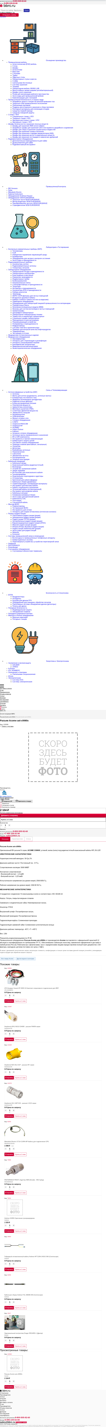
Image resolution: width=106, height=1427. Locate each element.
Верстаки (16, 72)
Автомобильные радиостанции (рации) (27, 521)
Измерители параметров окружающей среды (29, 255)
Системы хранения (19, 85)
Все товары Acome (7, 958)
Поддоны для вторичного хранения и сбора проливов (33, 107)
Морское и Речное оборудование (21, 615)
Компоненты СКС (19, 499)
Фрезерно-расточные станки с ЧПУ (25, 120)
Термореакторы (18, 331)
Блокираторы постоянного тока (24, 398)
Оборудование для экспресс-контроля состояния (31, 258)
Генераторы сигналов (20, 268)
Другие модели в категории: (25, 958)
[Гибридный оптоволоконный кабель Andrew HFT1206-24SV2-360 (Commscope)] (14, 1245)
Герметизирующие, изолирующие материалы (29, 484)
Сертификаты (4, 701)
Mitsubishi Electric (15, 192)
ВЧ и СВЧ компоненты (21, 437)
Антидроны (16, 598)
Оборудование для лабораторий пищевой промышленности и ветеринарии (41, 303)
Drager (6, 1335)
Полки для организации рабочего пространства (30, 94)
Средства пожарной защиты (23, 113)
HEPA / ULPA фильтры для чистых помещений (30, 296)
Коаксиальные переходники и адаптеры (27, 476)
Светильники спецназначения (23, 674)
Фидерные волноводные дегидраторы (27, 399)
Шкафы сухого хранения (21, 92)
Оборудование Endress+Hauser (20, 196)
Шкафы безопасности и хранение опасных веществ (28, 124)
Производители (5, 692)
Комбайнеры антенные (21, 450)
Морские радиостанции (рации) (24, 525)
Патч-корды (16, 500)
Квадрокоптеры (18, 597)
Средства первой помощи (22, 111)
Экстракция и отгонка (20, 333)
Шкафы (15, 68)
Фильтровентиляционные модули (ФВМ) (27, 307)
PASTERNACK (14, 545)
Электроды (16, 294)
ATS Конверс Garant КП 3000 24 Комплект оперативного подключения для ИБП (31, 988)
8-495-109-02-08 (10, 3)
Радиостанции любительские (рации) (26, 528)
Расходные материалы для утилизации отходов (30, 109)
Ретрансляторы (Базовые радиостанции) (28, 527)
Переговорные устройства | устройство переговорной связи (35, 542)
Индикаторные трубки (20, 279)
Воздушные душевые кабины (23, 298)
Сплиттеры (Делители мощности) (25, 411)
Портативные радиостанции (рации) (26, 515)
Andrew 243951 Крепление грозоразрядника (19, 1218)
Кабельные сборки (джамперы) (24, 482)
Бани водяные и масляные (22, 275)
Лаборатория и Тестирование (57, 247)
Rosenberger (13, 547)
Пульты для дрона (19, 606)
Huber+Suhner (17, 429)
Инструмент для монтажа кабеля (25, 485)
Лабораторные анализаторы (23, 273)
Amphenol (12, 543)
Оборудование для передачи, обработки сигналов (31, 602)
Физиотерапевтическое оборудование (27, 348)
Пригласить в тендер (24, 801)
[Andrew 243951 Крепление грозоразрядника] (14, 1207)
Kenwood (15, 534)
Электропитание (14, 678)
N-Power (11, 669)
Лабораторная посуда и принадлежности (28, 271)
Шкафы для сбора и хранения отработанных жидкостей (33, 129)
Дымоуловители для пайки (22, 143)
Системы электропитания (22, 682)
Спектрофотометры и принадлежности (27, 285)
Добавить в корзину (9, 815)
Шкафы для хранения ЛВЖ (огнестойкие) (28, 126)
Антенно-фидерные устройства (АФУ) (22, 392)
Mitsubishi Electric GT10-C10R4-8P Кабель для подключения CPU (26, 1141)
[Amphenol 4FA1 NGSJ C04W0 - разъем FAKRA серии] (14, 1015)
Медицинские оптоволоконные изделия (23, 335)
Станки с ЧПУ (13, 115)
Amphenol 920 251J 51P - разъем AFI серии (19, 1065)
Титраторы (16, 286)
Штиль (10, 676)
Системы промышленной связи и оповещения (26, 536)
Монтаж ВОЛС (13, 504)
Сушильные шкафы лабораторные (25, 318)
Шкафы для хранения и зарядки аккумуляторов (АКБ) (33, 133)
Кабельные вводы (19, 463)
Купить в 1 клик (7, 819)
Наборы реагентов (19, 292)
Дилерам (3, 698)
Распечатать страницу (8, 807)
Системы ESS (17, 680)
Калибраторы (17, 256)
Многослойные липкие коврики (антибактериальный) (32, 90)
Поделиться (5, 803)
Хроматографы (18, 311)
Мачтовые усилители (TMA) (23, 409)
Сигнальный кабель (20, 502)
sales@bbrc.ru (7, 13)
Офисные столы (18, 77)
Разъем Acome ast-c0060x (13, 1374)
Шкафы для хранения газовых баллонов (28, 131)
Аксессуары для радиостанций (24, 530)
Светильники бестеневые (22, 83)
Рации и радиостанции (17, 513)
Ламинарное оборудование (23, 301)
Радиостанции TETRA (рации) (23, 519)
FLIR (14, 253)
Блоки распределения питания (24, 403)
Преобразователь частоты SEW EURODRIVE (29, 203)
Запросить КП (7, 801)
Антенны (15, 394)
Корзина (4, 707)
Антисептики (17, 70)
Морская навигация (20, 617)
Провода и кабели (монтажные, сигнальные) (29, 444)
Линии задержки (18, 470)
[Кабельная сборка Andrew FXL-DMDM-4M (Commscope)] (14, 1284)
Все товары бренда (5, 796)
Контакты (3, 705)
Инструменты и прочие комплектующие (27, 439)
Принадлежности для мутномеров (25, 320)
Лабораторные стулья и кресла (24, 79)
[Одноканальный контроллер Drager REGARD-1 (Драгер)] (14, 1322)
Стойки (15, 81)
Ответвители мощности (21, 405)
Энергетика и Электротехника (57, 661)
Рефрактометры (18, 326)
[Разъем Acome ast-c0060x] (14, 1363)
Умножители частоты (20, 456)
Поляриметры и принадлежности (25, 324)
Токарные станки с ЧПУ (21, 118)
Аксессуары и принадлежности (24, 260)
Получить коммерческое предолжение (11, 813)
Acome (2, 789)
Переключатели (18, 452)
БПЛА (10, 595)
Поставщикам (4, 699)
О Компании (4, 1393)
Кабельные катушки (20, 493)
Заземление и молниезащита (19, 663)
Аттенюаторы (17, 478)
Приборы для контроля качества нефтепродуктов (31, 329)
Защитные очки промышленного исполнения (29, 103)
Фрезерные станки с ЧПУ (22, 122)
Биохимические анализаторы (23, 344)
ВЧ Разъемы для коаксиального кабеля (27, 472)
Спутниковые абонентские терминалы (27, 551)
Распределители (18, 457)
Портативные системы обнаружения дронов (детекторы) (34, 604)
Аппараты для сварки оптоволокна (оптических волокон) (34, 512)
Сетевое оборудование (21, 420)
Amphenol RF (17, 426)
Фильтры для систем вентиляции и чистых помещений (33, 309)
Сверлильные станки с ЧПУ (23, 116)
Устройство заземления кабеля (24, 469)
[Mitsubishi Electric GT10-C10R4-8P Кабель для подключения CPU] (14, 1130)
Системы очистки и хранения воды (25, 328)
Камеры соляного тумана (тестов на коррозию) (30, 299)
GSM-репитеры (18, 416)
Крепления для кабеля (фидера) (24, 480)
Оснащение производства (56, 60)
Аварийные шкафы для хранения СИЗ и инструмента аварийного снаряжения (42, 128)
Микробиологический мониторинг (25, 346)
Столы (14, 66)
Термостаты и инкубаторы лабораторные (28, 316)
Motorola (15, 532)
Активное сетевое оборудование (25, 433)
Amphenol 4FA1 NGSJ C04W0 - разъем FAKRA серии (22, 1026)
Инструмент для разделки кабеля (25, 491)
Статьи (2, 696)
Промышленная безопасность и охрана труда (25, 100)
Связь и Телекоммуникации (56, 390)
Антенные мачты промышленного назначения (30, 435)
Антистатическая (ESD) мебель (24, 64)
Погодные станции (19, 619)
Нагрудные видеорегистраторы (20, 613)
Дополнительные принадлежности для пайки (29, 141)
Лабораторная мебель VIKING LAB (25, 88)
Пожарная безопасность (17, 608)
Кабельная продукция (16, 461)
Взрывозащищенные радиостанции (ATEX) (29, 523)
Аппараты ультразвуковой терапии (25, 342)
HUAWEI (15, 427)
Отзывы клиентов (5, 694)
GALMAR (15, 665)
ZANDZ (15, 667)
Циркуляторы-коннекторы (22, 407)
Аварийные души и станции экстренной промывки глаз (33, 101)
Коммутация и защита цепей (23, 441)
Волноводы (16, 467)
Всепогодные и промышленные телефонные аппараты (33, 538)
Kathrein (15, 431)
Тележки (15, 86)
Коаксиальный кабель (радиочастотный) (27, 465)
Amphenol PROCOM (20, 424)
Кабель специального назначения (25, 487)
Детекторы (16, 448)
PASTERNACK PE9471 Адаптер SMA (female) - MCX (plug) (24, 1180)
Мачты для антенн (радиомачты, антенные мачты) (31, 396)
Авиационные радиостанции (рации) (26, 517)
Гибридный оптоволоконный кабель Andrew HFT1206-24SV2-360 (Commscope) (31, 1256)
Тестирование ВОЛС (20, 508)
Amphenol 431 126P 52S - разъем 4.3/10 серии (20, 1103)
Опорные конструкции (20, 459)
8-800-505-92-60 (19, 1)
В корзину (9, 1001)
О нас (2, 690)
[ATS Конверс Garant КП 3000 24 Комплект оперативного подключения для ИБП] (14, 977)
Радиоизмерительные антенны (24, 266)
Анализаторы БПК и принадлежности (26, 290)
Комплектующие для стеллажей (24, 98)
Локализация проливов (21, 105)
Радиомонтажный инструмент (23, 144)
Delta (10, 190)
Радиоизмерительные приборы (20, 262)
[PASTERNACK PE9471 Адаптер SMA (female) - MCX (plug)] (14, 1169)
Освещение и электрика (17, 672)
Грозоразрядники (19, 474)
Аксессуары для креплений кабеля (25, 497)
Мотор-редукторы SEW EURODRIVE (26, 201)
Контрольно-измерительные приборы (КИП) (25, 249)
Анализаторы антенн (20, 264)
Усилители (16, 446)
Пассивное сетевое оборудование (25, 442)
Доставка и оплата (6, 688)
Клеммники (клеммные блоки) (23, 495)
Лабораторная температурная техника (27, 314)
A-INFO (15, 422)
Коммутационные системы (22, 540)
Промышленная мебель (17, 62)
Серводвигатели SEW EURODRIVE (26, 205)
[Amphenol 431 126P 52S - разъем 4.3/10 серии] (14, 1092)
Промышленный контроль (56, 186)
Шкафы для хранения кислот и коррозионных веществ (33, 135)
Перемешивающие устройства (24, 322)
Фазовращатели (18, 414)
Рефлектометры (18, 506)
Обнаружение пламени (21, 612)
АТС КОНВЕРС (14, 670)
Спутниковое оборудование (19, 549)
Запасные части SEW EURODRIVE (26, 200)
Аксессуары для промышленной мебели (27, 96)
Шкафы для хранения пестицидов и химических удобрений (35, 137)
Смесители (16, 454)
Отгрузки (3, 703)
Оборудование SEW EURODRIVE (21, 198)
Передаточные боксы (20, 305)
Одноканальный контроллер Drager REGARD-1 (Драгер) (23, 1333)
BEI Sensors (12, 188)
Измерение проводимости (22, 277)
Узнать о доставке (7, 726)
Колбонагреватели (19, 281)
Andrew (6, 1220)
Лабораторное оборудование (19, 270)
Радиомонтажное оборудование (20, 139)
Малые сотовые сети (20, 418)
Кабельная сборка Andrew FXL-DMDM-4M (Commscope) (23, 1295)
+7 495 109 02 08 (12, 833)
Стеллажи (16, 73)
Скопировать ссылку (26, 805)
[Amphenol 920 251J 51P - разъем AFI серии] (14, 1054)
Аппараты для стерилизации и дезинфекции (29, 341)
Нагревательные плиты (21, 283)
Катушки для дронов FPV (22, 600)
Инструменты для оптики (22, 510)
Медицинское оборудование (19, 337)
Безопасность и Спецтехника (57, 593)
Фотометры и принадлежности (24, 288)
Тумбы (14, 75)
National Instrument (15, 194)
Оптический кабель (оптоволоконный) (26, 489)
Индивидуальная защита (22, 610)
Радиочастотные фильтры (22, 401)
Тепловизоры (17, 251)
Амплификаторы (18, 339)
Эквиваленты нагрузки (21, 413)
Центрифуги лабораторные (23, 313)
